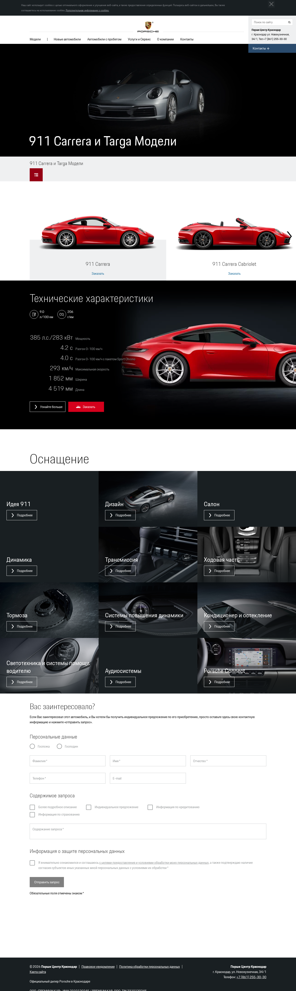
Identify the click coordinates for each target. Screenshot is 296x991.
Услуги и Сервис (139, 39)
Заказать (98, 273)
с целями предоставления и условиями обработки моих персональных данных (154, 862)
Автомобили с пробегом (104, 39)
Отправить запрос (46, 882)
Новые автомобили (67, 39)
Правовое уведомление (98, 966)
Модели (35, 39)
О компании (165, 39)
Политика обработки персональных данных (149, 966)
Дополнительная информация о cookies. (87, 10)
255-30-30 (275, 39)
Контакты (187, 39)
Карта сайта (38, 971)
